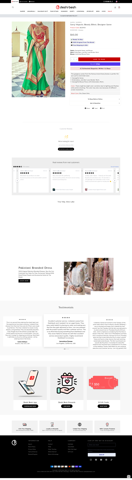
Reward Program (32, 454)
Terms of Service (32, 451)
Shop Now (24, 280)
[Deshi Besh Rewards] (67, 383)
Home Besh (71, 446)
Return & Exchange (53, 454)
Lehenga (80, 11)
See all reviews (115, 166)
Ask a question (95, 103)
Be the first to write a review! (66, 149)
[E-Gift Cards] (103, 383)
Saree (22, 11)
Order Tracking (52, 449)
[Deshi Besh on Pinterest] (106, 460)
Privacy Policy (32, 449)
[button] (17, 180)
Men (98, 11)
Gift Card (70, 451)
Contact (50, 444)
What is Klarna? (52, 451)
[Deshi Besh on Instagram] (91, 460)
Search (30, 444)
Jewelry (90, 11)
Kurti (72, 11)
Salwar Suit (43, 11)
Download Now (30, 406)
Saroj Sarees (76, 22)
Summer (64, 11)
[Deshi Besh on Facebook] (96, 460)
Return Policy (31, 446)
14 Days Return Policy (95, 99)
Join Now (66, 406)
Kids (104, 11)
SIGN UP (101, 454)
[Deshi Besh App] (30, 383)
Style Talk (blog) (72, 449)
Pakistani (54, 11)
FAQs (49, 446)
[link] (33, 189)
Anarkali (31, 11)
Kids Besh (70, 444)
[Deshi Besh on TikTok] (111, 460)
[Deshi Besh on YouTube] (101, 460)
